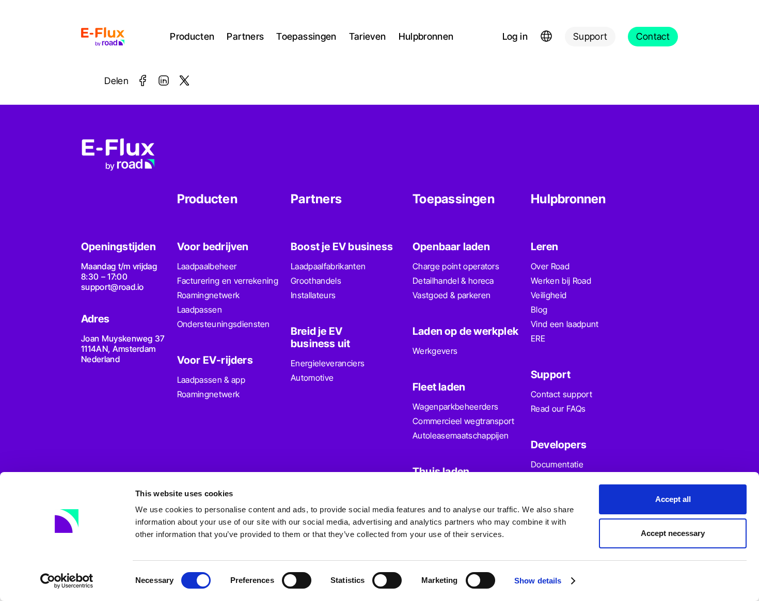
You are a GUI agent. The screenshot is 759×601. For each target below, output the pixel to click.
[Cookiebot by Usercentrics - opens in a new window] (67, 581)
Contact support (561, 394)
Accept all (673, 499)
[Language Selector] (546, 36)
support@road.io (112, 287)
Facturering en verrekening (227, 280)
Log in (515, 36)
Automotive (312, 377)
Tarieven (367, 36)
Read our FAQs (558, 408)
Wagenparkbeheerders (455, 406)
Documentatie (557, 464)
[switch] (296, 580)
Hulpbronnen (426, 36)
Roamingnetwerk (208, 295)
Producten (192, 36)
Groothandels (316, 280)
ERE (538, 338)
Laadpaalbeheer (206, 266)
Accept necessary (673, 533)
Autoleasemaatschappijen (461, 435)
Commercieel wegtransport (464, 421)
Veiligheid (548, 295)
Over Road (550, 266)
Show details (537, 580)
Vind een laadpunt (564, 324)
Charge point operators (456, 266)
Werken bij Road (561, 280)
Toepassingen (306, 36)
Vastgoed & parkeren (452, 295)
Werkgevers (435, 351)
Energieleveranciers (328, 363)
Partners (245, 36)
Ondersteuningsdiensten (223, 324)
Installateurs (313, 295)
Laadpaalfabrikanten (328, 266)
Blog (539, 309)
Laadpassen (199, 309)
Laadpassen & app (211, 380)
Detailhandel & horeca (453, 280)
